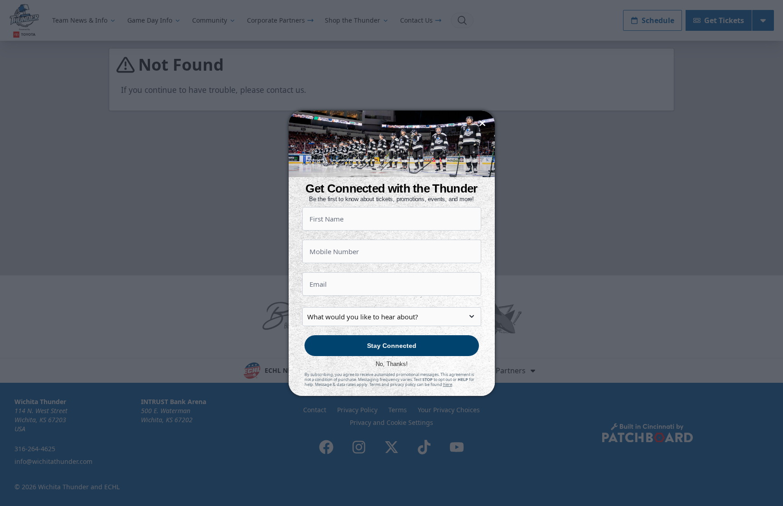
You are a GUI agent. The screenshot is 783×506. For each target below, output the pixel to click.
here (447, 384)
